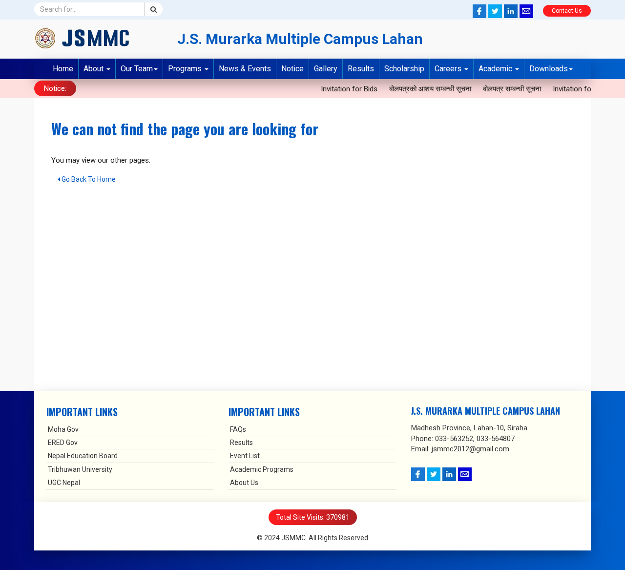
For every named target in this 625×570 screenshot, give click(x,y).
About (94, 68)
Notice (292, 68)
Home (63, 68)
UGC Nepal (64, 482)
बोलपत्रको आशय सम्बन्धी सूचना (427, 88)
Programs (186, 68)
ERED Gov (63, 442)
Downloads (548, 68)
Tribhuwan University (80, 469)
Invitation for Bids (346, 88)
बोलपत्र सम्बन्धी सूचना (509, 88)
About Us (244, 482)
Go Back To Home (88, 179)
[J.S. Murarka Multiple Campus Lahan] (98, 38)
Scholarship (404, 68)
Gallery (325, 68)
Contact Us (567, 10)
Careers (449, 68)
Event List (245, 456)
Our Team (137, 68)
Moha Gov (63, 429)
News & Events (245, 68)
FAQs (238, 429)
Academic (496, 68)
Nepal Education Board (83, 456)
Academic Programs (261, 469)
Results (361, 68)
